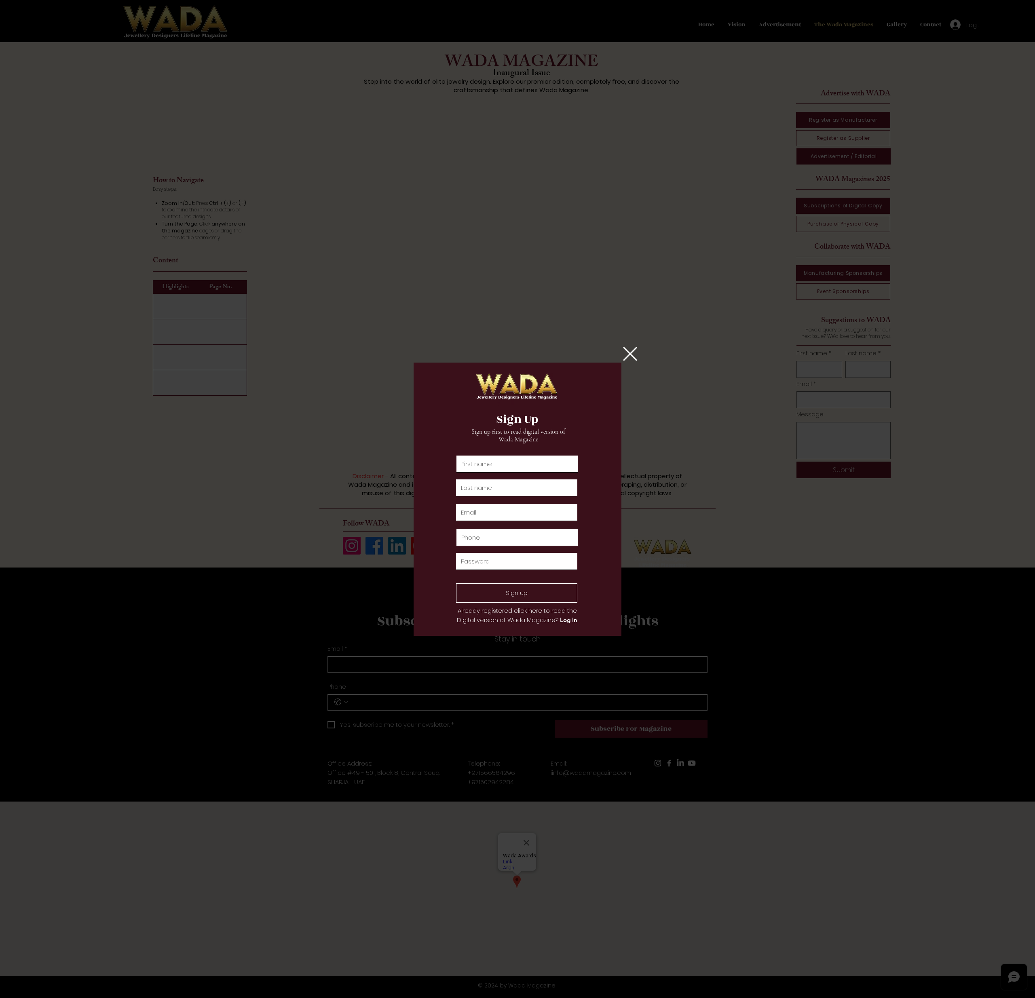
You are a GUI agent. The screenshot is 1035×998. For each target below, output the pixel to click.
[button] (630, 354)
